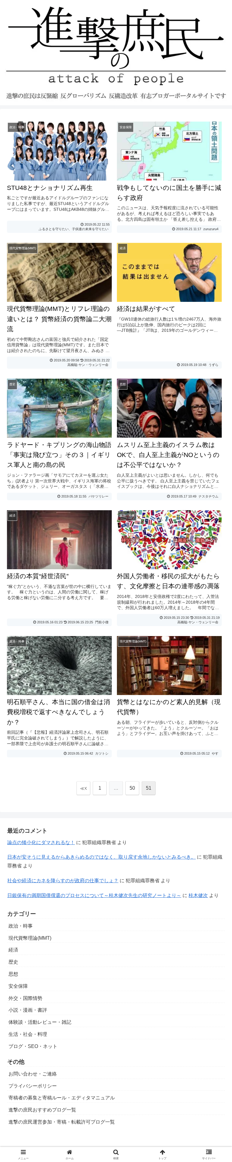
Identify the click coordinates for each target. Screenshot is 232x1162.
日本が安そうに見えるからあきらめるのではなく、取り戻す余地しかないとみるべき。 (101, 857)
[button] (214, 884)
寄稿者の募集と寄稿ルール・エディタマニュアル (61, 1097)
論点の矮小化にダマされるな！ (41, 842)
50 (132, 788)
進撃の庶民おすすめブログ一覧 (42, 1109)
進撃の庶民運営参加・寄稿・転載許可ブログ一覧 (61, 1121)
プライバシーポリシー (32, 1086)
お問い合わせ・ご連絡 (32, 1073)
